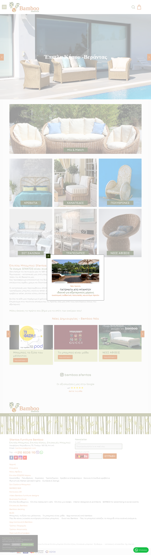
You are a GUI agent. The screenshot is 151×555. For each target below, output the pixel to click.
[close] (48, 256)
